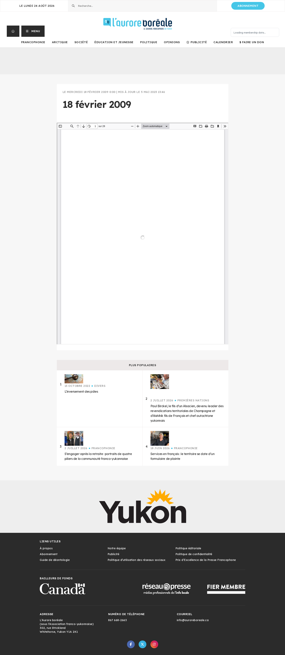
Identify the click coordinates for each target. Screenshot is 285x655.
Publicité (199, 42)
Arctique (60, 42)
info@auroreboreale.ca (193, 620)
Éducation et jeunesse (114, 42)
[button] (33, 31)
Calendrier (223, 42)
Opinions (172, 42)
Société (81, 42)
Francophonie (33, 42)
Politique (148, 42)
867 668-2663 (117, 620)
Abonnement (248, 6)
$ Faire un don (251, 42)
